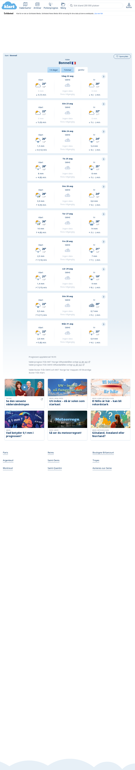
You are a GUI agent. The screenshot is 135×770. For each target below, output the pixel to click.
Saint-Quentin (55, 468)
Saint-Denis (53, 460)
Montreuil (8, 468)
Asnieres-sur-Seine (102, 468)
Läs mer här (98, 13)
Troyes (96, 460)
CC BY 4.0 (83, 362)
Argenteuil (8, 460)
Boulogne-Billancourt (103, 452)
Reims (51, 452)
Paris (5, 452)
